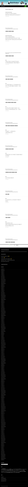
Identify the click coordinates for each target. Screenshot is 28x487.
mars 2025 (2, 291)
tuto (14, 472)
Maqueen (6, 12)
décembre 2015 (3, 438)
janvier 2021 (2, 357)
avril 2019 (2, 385)
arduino (4, 469)
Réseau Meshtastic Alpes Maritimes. (5, 261)
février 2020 (2, 372)
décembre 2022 (3, 327)
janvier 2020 (2, 373)
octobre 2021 (2, 345)
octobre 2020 (2, 361)
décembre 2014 (3, 454)
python (18, 471)
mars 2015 (2, 450)
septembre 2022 (3, 331)
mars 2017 (2, 418)
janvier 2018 (2, 405)
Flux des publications (3, 478)
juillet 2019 (2, 381)
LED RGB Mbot (9, 178)
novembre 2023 (3, 312)
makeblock (13, 172)
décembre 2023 (3, 311)
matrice (20, 470)
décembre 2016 (3, 422)
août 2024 (2, 300)
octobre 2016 (2, 425)
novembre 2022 (3, 328)
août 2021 (2, 348)
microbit (10, 31)
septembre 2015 (3, 442)
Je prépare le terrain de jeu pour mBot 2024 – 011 (13, 85)
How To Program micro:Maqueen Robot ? (13, 14)
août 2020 (2, 364)
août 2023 (2, 316)
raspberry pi (21, 471)
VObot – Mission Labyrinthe (10, 131)
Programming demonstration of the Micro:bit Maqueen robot (13, 38)
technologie (8, 472)
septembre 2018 (3, 394)
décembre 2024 (3, 295)
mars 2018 (2, 402)
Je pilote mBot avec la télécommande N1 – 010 (12, 108)
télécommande (12, 125)
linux (19, 470)
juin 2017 (2, 414)
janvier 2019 (2, 389)
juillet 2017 (2, 413)
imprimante (5, 470)
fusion (1, 470)
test (13, 472)
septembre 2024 (3, 299)
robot (12, 31)
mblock (22, 470)
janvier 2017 (2, 421)
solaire (4, 472)
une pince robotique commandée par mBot (12, 62)
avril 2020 (2, 369)
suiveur (5, 472)
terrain (15, 102)
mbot (6, 102)
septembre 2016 (3, 426)
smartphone (2, 472)
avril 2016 (2, 433)
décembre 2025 (3, 279)
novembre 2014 (3, 455)
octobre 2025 (2, 282)
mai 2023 (2, 320)
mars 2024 (2, 307)
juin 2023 (2, 319)
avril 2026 (2, 274)
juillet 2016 (2, 429)
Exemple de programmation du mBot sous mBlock (13, 224)
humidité (3, 470)
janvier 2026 (2, 278)
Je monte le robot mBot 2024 (13, 200)
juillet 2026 (2, 270)
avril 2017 (2, 417)
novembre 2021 (3, 344)
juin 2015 (2, 446)
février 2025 (2, 292)
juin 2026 (2, 271)
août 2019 (2, 380)
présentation (16, 471)
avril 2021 (2, 353)
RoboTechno (3, 6)
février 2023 (2, 324)
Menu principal (27, 6)
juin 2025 (2, 287)
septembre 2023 (3, 315)
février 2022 (2, 340)
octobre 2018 (2, 393)
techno (12, 102)
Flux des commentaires (3, 479)
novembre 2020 (3, 360)
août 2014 (2, 459)
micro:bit (2, 471)
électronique (18, 472)
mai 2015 (2, 447)
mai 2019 (2, 384)
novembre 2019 (3, 376)
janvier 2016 (2, 437)
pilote (9, 125)
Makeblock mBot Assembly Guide (13, 155)
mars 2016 (2, 434)
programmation (11, 471)
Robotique (10, 12)
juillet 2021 (2, 349)
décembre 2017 (3, 406)
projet (14, 471)
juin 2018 (2, 398)
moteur (6, 471)
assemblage (7, 172)
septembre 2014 (3, 458)
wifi (15, 472)
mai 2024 (2, 304)
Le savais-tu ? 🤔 (3, 257)
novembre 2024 (3, 296)
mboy (16, 172)
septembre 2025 (3, 283)
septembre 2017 (3, 410)
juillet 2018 (2, 397)
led (16, 470)
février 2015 (2, 451)
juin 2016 (2, 430)
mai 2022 (2, 336)
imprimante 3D (10, 470)
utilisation (16, 125)
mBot (8, 12)
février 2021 (2, 356)
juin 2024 (2, 303)
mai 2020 (2, 368)
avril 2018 (2, 401)
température (11, 472)
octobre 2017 (2, 409)
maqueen (7, 31)
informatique (14, 470)
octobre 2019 (2, 377)
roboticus (9, 102)
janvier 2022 (2, 341)
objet (9, 471)
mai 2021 (2, 352)
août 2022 (2, 332)
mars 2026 (2, 275)
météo (8, 471)
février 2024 (2, 308)
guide (10, 172)
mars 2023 (2, 323)
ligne (18, 470)
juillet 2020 (2, 365)
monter (9, 217)
